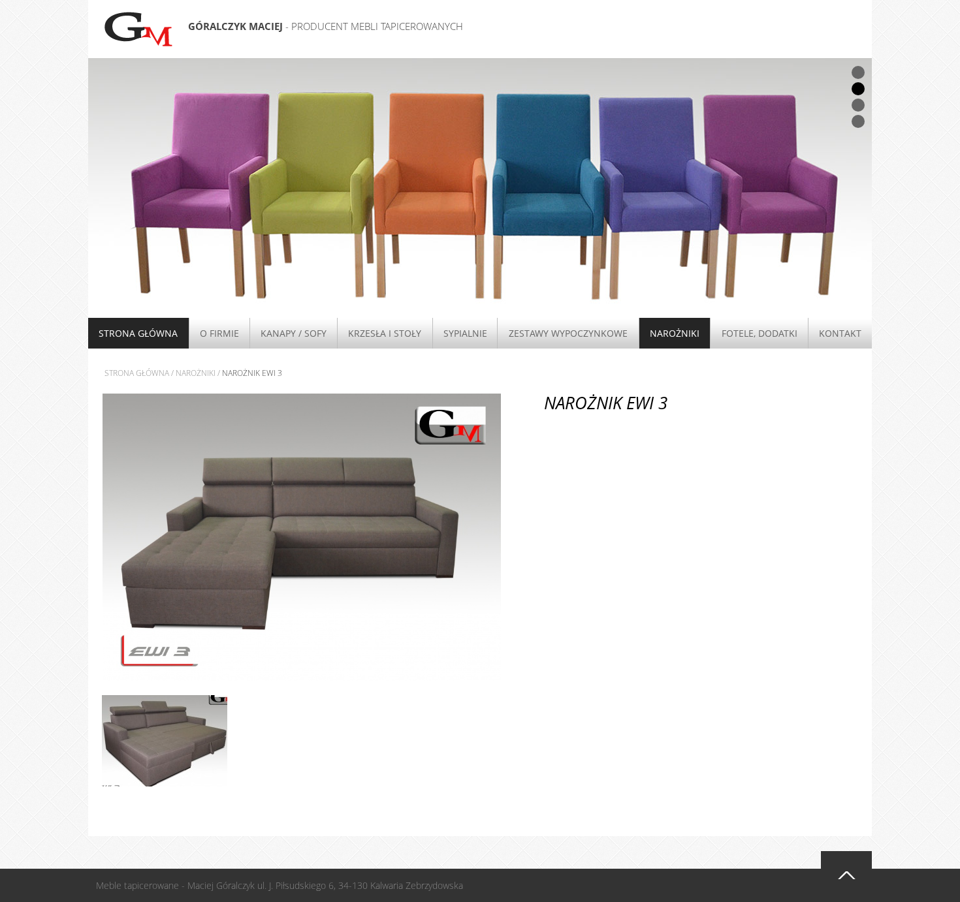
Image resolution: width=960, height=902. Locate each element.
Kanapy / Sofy (294, 333)
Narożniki (674, 333)
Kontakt (840, 333)
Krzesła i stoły (384, 333)
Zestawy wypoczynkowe (568, 333)
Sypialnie (465, 333)
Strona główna (138, 333)
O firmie (219, 333)
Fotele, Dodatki (759, 333)
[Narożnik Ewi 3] (302, 536)
